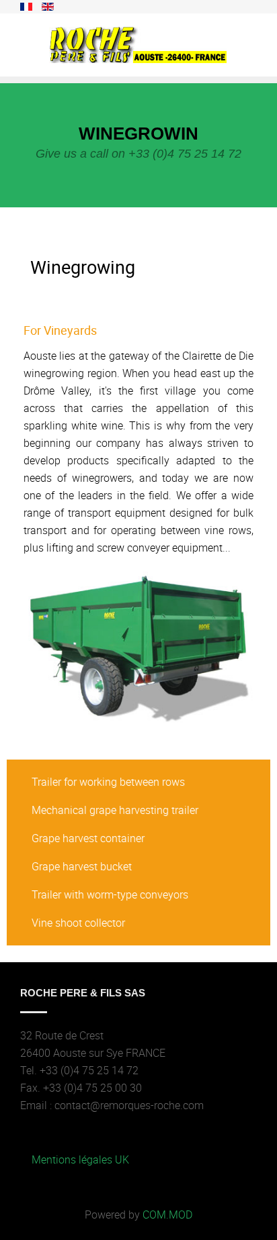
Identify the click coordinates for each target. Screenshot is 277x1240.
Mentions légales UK (80, 1159)
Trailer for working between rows (108, 781)
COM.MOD (167, 1214)
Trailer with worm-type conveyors (110, 894)
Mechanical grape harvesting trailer (115, 810)
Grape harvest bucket (82, 866)
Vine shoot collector (78, 922)
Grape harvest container (88, 838)
